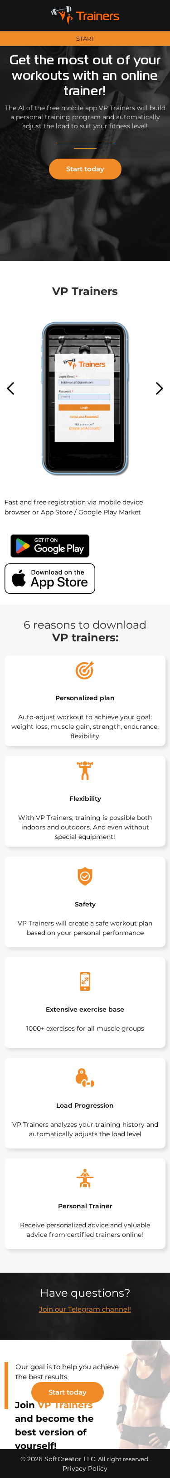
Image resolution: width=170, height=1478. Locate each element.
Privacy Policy (85, 1468)
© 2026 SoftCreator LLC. (58, 1459)
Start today (85, 169)
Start (85, 39)
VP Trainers (65, 1405)
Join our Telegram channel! (85, 1309)
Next (157, 388)
